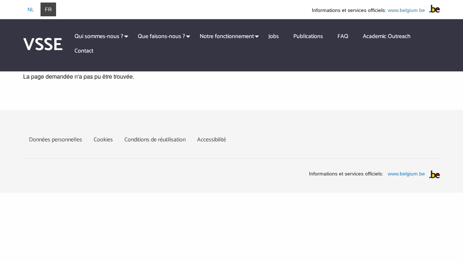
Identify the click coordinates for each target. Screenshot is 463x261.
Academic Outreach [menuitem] (387, 36)
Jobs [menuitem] (273, 36)
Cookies (103, 140)
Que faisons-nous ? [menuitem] (161, 36)
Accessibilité (211, 140)
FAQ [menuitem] (342, 36)
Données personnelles (55, 140)
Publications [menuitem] (308, 36)
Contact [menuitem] (84, 51)
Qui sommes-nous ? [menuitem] (99, 36)
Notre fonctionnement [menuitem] (227, 36)
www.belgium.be (406, 10)
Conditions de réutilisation (155, 140)
